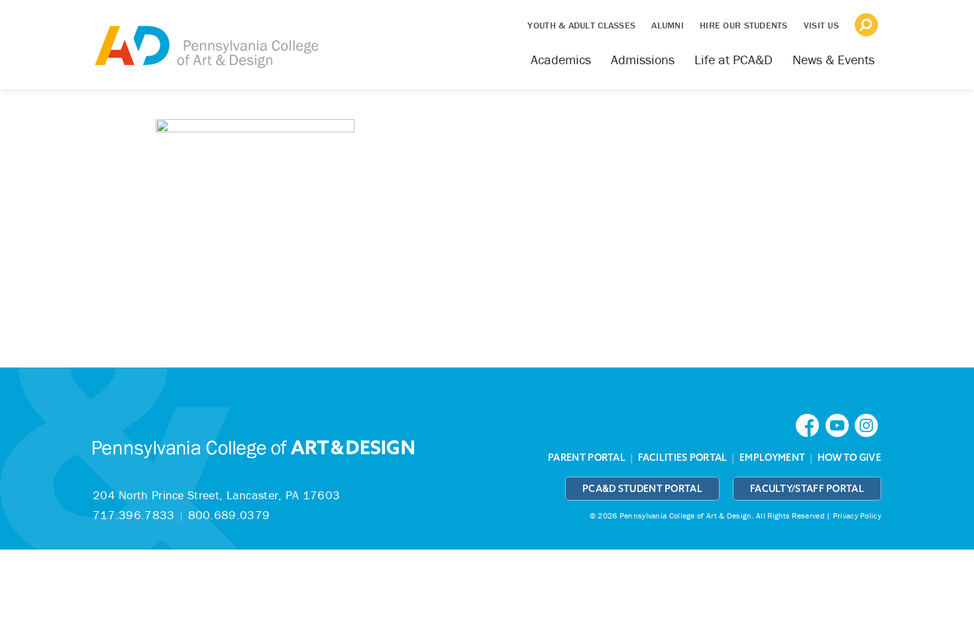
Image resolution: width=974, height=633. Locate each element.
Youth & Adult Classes (581, 25)
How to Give (849, 457)
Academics (561, 59)
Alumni (667, 25)
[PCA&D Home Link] (205, 37)
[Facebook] (810, 424)
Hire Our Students (744, 25)
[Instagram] (868, 424)
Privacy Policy (857, 515)
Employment (772, 457)
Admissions (643, 59)
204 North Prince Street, (216, 495)
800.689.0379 (229, 514)
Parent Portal (586, 457)
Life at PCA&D (733, 59)
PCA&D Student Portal (642, 489)
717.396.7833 (134, 514)
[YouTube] (840, 424)
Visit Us (821, 25)
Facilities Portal (683, 457)
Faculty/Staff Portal (807, 489)
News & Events (833, 59)
